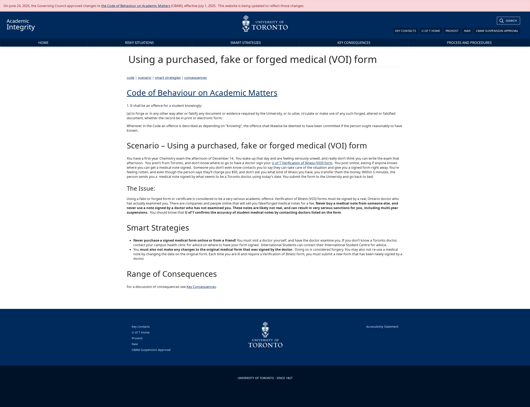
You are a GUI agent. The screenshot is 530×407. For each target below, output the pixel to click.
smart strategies (168, 77)
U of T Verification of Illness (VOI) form (302, 163)
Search (511, 21)
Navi (467, 31)
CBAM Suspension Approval (497, 31)
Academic (21, 24)
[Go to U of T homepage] (265, 23)
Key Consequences (353, 42)
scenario (144, 77)
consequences (195, 77)
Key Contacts (405, 31)
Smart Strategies (245, 42)
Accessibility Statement (382, 327)
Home (43, 42)
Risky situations (139, 42)
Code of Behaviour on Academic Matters (202, 92)
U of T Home (431, 31)
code (130, 77)
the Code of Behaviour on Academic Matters (135, 6)
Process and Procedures (469, 42)
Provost (452, 31)
